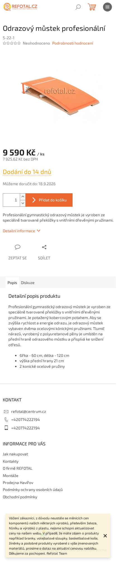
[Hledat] (78, 7)
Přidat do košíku (53, 199)
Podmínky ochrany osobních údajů (33, 489)
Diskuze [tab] (28, 282)
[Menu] (107, 7)
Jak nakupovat (15, 454)
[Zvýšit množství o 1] (22, 197)
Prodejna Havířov (18, 482)
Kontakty (10, 461)
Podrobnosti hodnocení (72, 43)
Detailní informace (19, 230)
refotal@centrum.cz (28, 411)
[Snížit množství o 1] (22, 203)
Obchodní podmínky (20, 496)
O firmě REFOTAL (17, 468)
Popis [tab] (12, 282)
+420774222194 (25, 419)
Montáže (10, 475)
